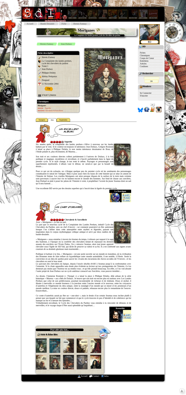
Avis (52, 120)
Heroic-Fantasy (80, 24)
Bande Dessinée (47, 24)
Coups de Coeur (147, 58)
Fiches (142, 53)
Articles (143, 63)
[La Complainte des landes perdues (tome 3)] (95, 345)
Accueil (30, 24)
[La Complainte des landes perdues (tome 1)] (68, 345)
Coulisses (144, 66)
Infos (106, 376)
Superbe (48, 108)
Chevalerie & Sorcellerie (54, 111)
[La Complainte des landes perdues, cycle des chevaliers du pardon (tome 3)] (82, 362)
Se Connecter (145, 93)
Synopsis (42, 120)
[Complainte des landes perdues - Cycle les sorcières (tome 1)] (41, 345)
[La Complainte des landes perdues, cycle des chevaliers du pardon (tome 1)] (54, 362)
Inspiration (63, 120)
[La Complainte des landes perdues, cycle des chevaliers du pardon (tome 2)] (68, 362)
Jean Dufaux (66, 44)
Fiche (64, 24)
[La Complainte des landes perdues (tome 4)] (41, 362)
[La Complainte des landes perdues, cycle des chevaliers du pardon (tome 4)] (95, 361)
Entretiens (144, 61)
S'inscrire (144, 96)
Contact (95, 376)
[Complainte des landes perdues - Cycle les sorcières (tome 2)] (54, 345)
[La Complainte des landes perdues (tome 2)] (82, 345)
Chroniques (145, 55)
